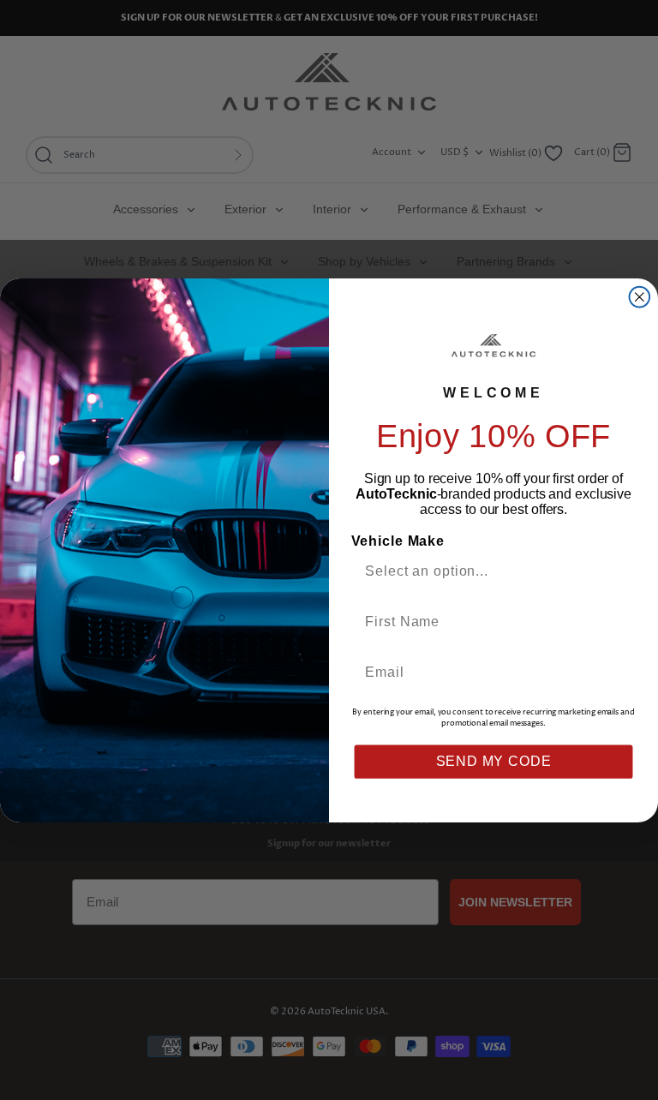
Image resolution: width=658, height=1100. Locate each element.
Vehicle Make (398, 541)
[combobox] (486, 570)
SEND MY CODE (494, 761)
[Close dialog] (640, 296)
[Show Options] (618, 570)
